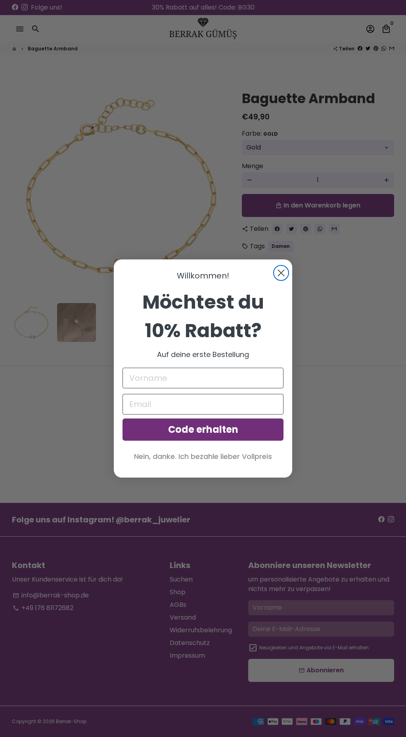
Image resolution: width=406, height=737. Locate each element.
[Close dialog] (281, 272)
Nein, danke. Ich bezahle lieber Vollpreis (203, 456)
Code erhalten (203, 429)
